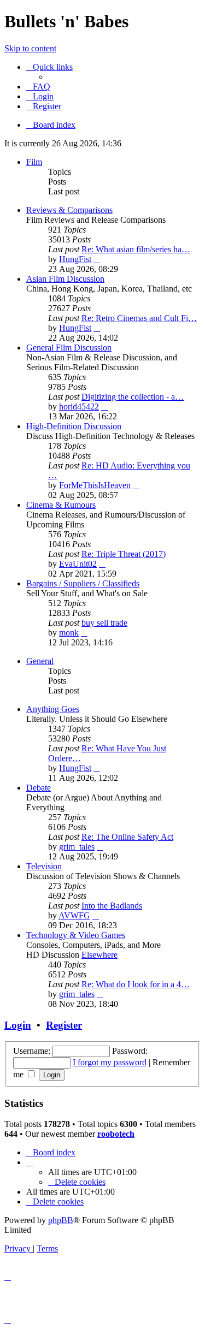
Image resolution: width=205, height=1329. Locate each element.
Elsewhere (99, 954)
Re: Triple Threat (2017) (123, 554)
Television (44, 866)
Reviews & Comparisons (69, 210)
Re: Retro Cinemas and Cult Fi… (139, 318)
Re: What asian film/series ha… (135, 249)
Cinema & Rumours (61, 504)
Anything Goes (52, 709)
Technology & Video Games (75, 935)
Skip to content (30, 48)
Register (64, 1025)
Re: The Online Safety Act (127, 836)
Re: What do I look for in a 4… (135, 984)
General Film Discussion (69, 347)
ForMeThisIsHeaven (95, 485)
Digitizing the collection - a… (132, 396)
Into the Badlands (111, 905)
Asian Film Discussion (65, 278)
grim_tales (77, 846)
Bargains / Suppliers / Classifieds (82, 583)
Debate (38, 787)
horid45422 (79, 406)
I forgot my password (110, 1062)
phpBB (60, 1220)
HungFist (75, 259)
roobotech (115, 1133)
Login (17, 1025)
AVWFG (74, 915)
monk (69, 632)
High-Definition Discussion (73, 426)
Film (34, 162)
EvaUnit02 (78, 563)
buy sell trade (104, 622)
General (40, 661)
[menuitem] (38, 86)
